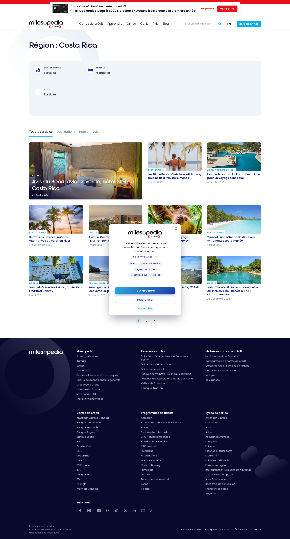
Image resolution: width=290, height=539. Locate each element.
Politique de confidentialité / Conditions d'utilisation (233, 529)
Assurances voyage (217, 437)
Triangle (81, 484)
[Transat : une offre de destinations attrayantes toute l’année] (234, 219)
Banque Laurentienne (89, 422)
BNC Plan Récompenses (155, 437)
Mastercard (212, 422)
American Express (216, 418)
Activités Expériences (221, 170)
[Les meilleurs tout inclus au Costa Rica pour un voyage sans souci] (234, 156)
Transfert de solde (216, 489)
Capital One (84, 446)
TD (78, 479)
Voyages (210, 493)
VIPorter (145, 489)
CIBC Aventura (149, 446)
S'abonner (250, 24)
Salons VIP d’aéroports (219, 474)
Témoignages (97, 283)
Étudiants (211, 455)
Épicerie (210, 446)
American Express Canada (93, 418)
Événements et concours (156, 364)
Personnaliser (145, 308)
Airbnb (209, 432)
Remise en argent (216, 465)
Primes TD (147, 470)
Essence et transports (218, 451)
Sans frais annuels (216, 479)
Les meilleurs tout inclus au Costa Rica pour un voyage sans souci (233, 176)
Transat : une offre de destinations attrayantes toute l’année (231, 238)
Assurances (212, 380)
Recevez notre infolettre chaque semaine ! (166, 374)
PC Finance (83, 465)
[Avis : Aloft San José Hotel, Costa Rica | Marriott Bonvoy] (56, 270)
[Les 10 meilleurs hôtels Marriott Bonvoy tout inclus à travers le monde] (175, 156)
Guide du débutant (152, 369)
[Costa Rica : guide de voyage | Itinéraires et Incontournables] (175, 219)
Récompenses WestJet (155, 479)
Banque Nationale (87, 427)
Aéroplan (210, 375)
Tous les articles (41, 132)
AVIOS (144, 427)
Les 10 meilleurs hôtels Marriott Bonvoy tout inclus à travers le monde (174, 176)
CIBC (79, 451)
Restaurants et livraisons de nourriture (228, 470)
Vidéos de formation (153, 383)
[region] (203, 88)
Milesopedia (85, 351)
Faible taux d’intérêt (217, 460)
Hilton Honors (149, 455)
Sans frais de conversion (220, 484)
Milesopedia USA (86, 394)
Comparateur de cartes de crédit (225, 361)
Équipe (81, 365)
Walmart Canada (87, 489)
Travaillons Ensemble (189, 529)
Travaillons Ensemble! (90, 398)
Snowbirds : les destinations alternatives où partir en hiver (49, 238)
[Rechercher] (220, 24)
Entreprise (211, 441)
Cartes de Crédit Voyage (220, 370)
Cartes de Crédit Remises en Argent (227, 365)
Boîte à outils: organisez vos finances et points (165, 358)
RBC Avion (147, 474)
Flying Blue (147, 451)
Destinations (66, 132)
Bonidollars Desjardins (154, 441)
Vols (95, 132)
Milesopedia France (88, 389)
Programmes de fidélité (157, 413)
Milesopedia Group (88, 384)
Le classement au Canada (221, 356)
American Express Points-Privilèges (162, 422)
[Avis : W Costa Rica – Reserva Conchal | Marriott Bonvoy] (115, 219)
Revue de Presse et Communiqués (97, 375)
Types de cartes (216, 413)
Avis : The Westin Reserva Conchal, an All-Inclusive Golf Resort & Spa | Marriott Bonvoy (233, 291)
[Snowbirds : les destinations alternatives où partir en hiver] (56, 219)
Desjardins (83, 455)
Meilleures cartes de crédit (223, 351)
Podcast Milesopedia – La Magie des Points (167, 378)
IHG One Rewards (151, 460)
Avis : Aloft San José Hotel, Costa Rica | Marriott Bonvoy (55, 289)
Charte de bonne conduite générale (98, 380)
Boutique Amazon (152, 388)
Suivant (153, 321)
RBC (79, 470)
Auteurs (81, 361)
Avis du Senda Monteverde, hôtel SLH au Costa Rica (85, 170)
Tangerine (83, 474)
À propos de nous (87, 356)
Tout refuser (145, 299)
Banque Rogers (86, 432)
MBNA (80, 460)
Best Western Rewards (154, 432)
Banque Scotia (85, 437)
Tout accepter (145, 290)
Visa (208, 427)
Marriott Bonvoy (150, 465)
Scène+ (145, 484)
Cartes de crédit (88, 413)
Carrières (82, 370)
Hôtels (83, 132)
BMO (79, 441)
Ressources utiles (153, 351)
